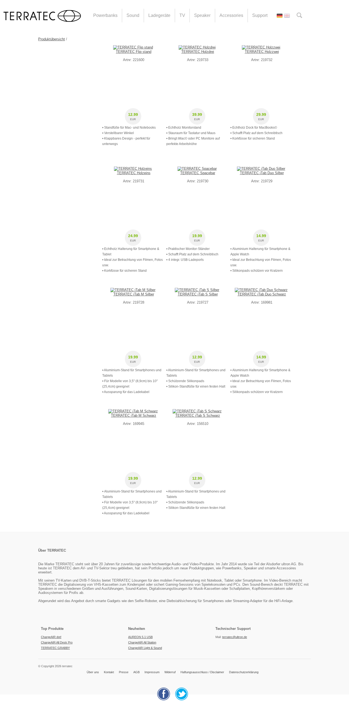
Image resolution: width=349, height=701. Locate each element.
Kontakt (109, 672)
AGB (136, 672)
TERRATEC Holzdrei (197, 52)
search (299, 15)
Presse (123, 672)
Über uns (93, 672)
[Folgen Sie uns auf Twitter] (183, 699)
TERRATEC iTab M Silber (133, 294)
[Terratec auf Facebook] (165, 699)
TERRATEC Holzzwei (262, 52)
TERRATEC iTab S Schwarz (197, 415)
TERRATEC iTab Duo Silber (262, 173)
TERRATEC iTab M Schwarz (133, 415)
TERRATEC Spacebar (197, 173)
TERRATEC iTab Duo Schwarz (261, 294)
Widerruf (170, 672)
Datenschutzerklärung (243, 672)
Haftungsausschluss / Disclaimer (202, 672)
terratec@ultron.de (234, 637)
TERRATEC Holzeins (134, 173)
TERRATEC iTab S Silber (198, 294)
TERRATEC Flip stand (133, 52)
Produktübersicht (51, 39)
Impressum (152, 672)
